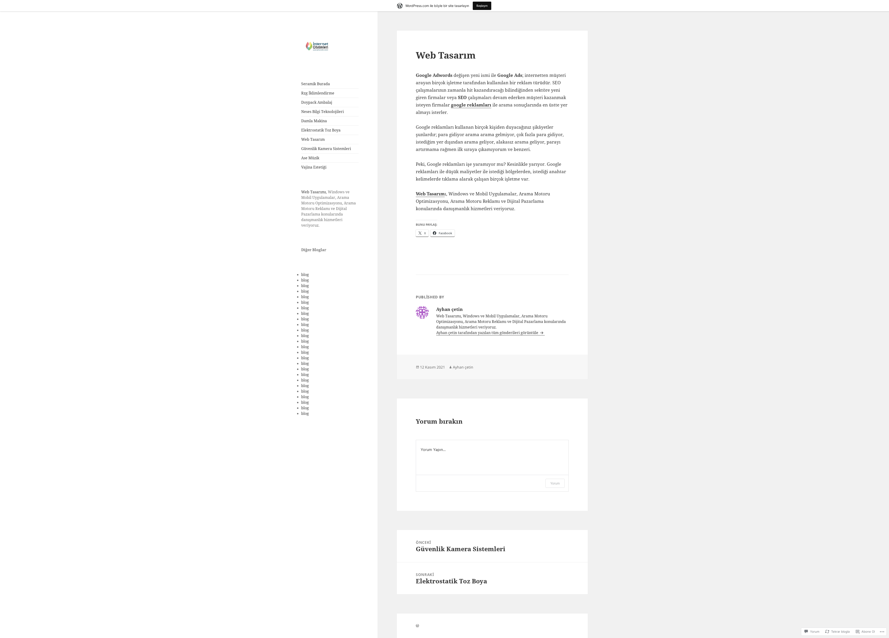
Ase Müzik (310, 157)
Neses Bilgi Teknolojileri (322, 111)
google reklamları (471, 105)
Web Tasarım (313, 139)
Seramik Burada (315, 83)
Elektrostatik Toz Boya (321, 130)
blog (305, 274)
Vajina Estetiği (313, 167)
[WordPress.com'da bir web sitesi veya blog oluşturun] (417, 626)
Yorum (555, 483)
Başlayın (482, 5)
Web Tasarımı (313, 191)
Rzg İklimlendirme (317, 93)
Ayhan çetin (463, 367)
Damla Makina (314, 120)
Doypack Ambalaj (316, 102)
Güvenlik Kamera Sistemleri (326, 148)
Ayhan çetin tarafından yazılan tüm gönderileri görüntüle (487, 332)
